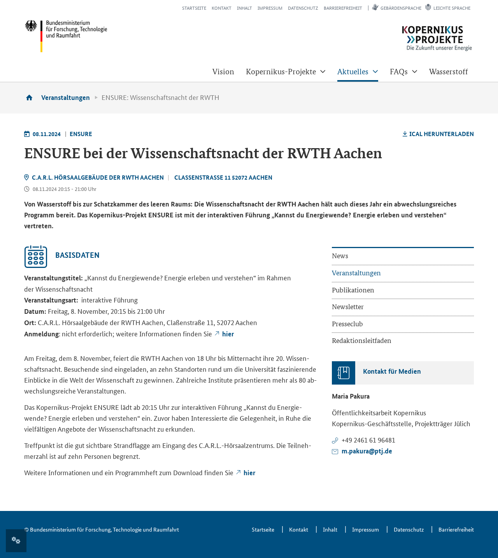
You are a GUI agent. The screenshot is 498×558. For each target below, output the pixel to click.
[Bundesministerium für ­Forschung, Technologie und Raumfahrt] (66, 36)
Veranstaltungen (65, 97)
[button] (286, 71)
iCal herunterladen (441, 133)
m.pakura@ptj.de (367, 450)
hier (228, 333)
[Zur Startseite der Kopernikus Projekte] (437, 38)
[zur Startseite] (32, 97)
